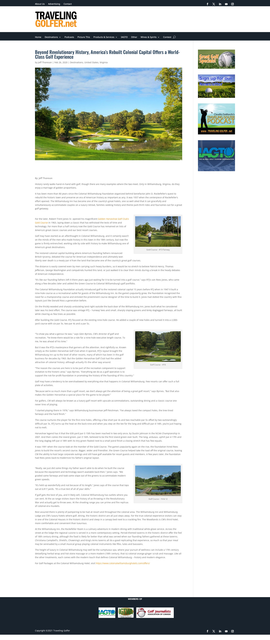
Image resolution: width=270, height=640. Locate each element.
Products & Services (103, 37)
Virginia (104, 62)
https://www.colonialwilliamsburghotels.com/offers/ (123, 563)
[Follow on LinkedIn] (220, 4)
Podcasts (69, 37)
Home (38, 37)
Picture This (84, 37)
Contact (68, 4)
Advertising (54, 4)
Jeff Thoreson (45, 62)
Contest (167, 37)
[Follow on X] (213, 4)
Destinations (51, 37)
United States (91, 62)
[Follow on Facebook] (207, 4)
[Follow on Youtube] (226, 4)
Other (134, 37)
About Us (40, 4)
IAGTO (124, 37)
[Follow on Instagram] (232, 4)
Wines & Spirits (149, 37)
